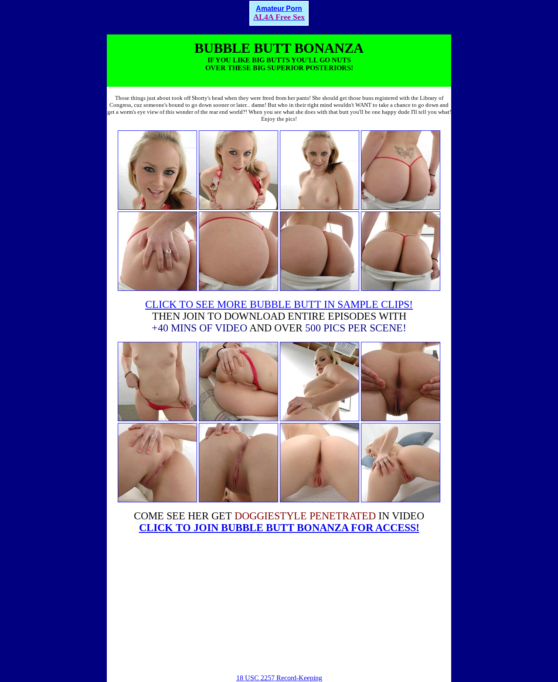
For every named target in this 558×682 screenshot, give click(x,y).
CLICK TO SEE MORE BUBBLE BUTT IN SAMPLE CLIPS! (279, 304)
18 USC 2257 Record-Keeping (279, 678)
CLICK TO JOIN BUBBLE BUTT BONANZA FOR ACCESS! (279, 527)
